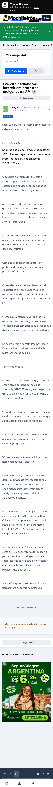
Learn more (6, 6)
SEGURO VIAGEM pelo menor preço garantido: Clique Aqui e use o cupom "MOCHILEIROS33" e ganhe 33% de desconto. (21, 31)
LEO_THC (15, 107)
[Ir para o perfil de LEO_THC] (6, 109)
